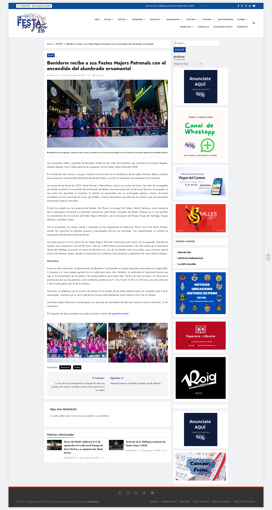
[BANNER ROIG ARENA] (201, 398)
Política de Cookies (221, 501)
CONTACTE (242, 27)
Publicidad (185, 501)
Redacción (54, 75)
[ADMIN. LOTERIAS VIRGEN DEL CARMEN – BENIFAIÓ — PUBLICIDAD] (201, 195)
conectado (76, 415)
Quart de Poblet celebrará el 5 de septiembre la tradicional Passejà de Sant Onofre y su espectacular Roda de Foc (83, 447)
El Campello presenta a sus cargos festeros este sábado (170, 6)
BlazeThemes (93, 501)
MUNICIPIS (185, 27)
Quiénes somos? (169, 501)
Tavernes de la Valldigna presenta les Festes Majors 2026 (145, 443)
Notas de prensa (201, 501)
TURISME (206, 19)
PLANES (241, 19)
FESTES (122, 19)
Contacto (154, 501)
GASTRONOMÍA (225, 19)
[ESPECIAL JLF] (201, 313)
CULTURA (190, 19)
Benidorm (65, 367)
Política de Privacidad (244, 501)
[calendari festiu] (201, 479)
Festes (77, 367)
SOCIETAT (155, 19)
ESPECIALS (203, 27)
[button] (77, 343)
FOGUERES (137, 19)
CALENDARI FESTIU (223, 27)
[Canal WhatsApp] (201, 158)
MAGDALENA (173, 19)
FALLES (107, 19)
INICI (97, 19)
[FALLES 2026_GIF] (201, 231)
